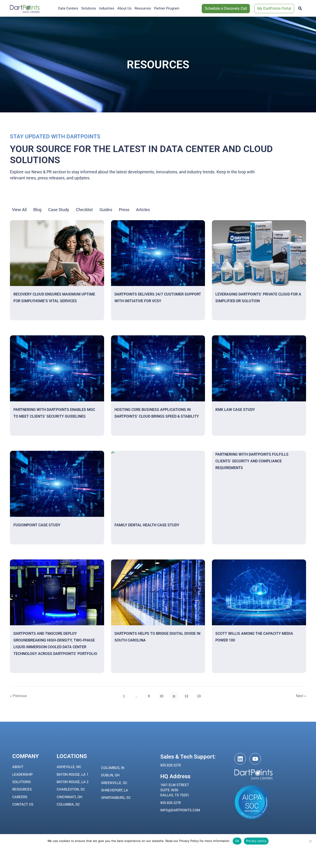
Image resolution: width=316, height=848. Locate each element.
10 (163, 694)
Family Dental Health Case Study (147, 525)
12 (188, 694)
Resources (143, 8)
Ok (237, 841)
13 (200, 694)
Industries (106, 8)
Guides (105, 209)
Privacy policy (256, 841)
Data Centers (68, 8)
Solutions (88, 8)
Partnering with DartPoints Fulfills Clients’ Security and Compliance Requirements (251, 461)
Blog (37, 209)
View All (19, 209)
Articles (143, 209)
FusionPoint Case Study (36, 525)
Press (124, 209)
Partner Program (166, 8)
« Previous (18, 696)
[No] (310, 841)
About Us (124, 8)
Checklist (84, 209)
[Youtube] (255, 759)
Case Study (58, 209)
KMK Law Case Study (235, 409)
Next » (301, 696)
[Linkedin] (240, 759)
